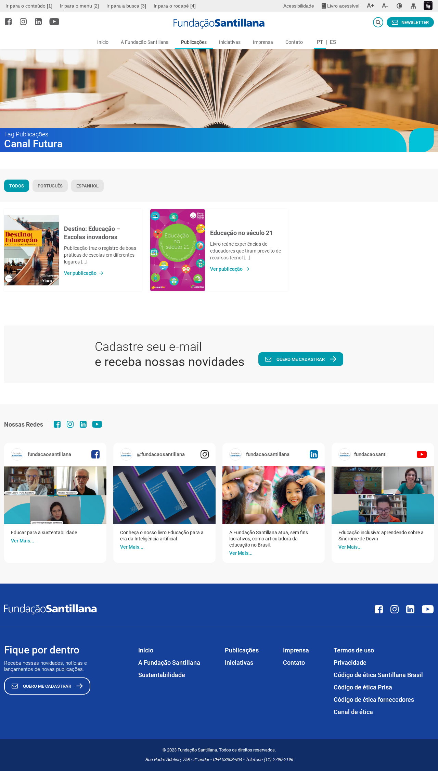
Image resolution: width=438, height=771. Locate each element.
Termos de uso (354, 650)
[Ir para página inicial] (219, 24)
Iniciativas (230, 42)
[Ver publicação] (31, 250)
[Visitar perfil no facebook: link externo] (8, 21)
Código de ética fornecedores (374, 699)
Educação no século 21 (241, 232)
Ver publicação (80, 273)
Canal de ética (353, 711)
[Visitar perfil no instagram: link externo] (23, 21)
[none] (399, 6)
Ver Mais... (22, 540)
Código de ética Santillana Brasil (378, 674)
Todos (16, 185)
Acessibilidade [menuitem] (298, 6)
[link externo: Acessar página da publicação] (55, 495)
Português (50, 185)
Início (102, 42)
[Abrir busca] (378, 22)
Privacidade (350, 662)
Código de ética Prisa (363, 687)
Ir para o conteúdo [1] (28, 6)
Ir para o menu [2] (79, 6)
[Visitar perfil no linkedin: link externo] (38, 21)
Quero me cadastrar (300, 359)
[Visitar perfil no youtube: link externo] (54, 21)
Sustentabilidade (161, 674)
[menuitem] (29, 6)
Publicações (194, 42)
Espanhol (87, 185)
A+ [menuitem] (370, 5)
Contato (294, 42)
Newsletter (415, 22)
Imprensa (263, 42)
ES (333, 42)
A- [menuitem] (385, 5)
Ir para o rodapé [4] (175, 6)
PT (320, 42)
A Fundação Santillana (145, 42)
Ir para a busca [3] (126, 6)
